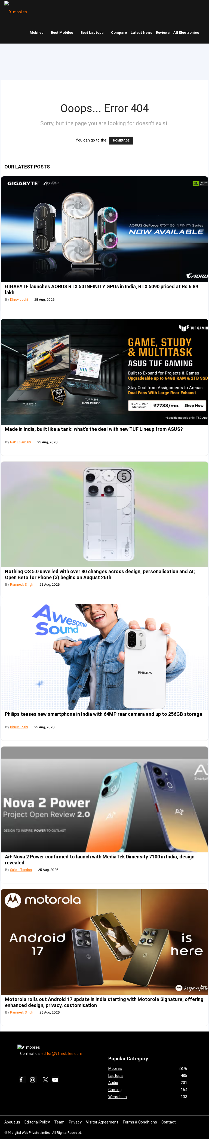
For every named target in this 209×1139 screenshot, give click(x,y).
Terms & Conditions (139, 1122)
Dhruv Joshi (19, 300)
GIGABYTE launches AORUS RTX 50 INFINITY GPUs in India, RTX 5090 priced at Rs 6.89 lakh (101, 289)
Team (59, 1122)
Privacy (75, 1122)
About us (12, 1122)
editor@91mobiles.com (61, 1053)
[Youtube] (55, 1079)
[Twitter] (44, 1079)
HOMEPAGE (121, 140)
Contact (168, 1122)
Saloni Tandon (21, 870)
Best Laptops (92, 32)
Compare (119, 32)
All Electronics (186, 32)
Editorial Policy (37, 1122)
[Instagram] (33, 1079)
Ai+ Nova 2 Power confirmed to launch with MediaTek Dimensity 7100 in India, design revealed (100, 859)
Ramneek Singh (21, 585)
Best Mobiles (62, 32)
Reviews (163, 32)
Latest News (141, 32)
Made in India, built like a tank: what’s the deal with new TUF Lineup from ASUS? (94, 429)
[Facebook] (22, 1079)
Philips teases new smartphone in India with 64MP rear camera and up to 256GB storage (103, 714)
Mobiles (36, 32)
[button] (204, 11)
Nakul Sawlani (20, 442)
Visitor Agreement (102, 1122)
